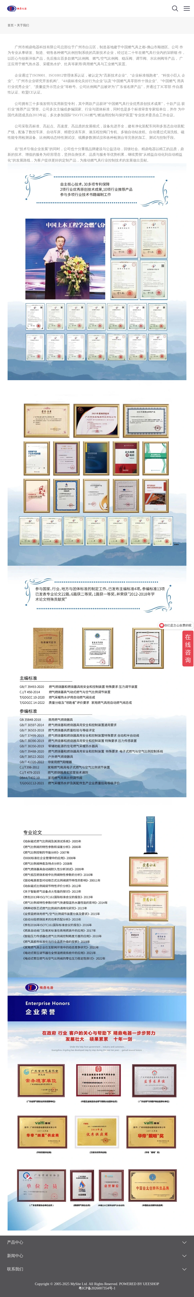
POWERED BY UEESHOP (139, 1284)
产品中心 (15, 1242)
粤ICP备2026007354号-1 (97, 1288)
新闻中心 (15, 1255)
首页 (11, 25)
